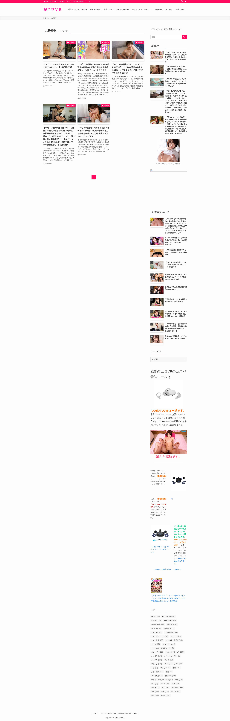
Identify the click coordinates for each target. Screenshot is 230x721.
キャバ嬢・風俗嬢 (174, 640)
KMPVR (156, 620)
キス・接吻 (157, 640)
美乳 (165, 691)
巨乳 (179, 680)
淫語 (175, 684)
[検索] (185, 1)
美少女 (175, 691)
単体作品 (157, 676)
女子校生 (170, 676)
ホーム (95, 713)
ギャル (155, 644)
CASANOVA (168, 616)
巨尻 (154, 684)
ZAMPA (156, 628)
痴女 (155, 691)
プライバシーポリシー (108, 713)
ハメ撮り (156, 656)
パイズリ (156, 660)
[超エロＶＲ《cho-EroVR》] (52, 9)
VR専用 (172, 624)
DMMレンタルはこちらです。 (180, 561)
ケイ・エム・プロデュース (162, 648)
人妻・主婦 (157, 672)
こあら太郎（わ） (159, 636)
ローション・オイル (173, 664)
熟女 (165, 688)
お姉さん (169, 628)
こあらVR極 (171, 632)
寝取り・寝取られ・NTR (162, 680)
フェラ (168, 660)
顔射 (155, 695)
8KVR (155, 616)
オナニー (176, 636)
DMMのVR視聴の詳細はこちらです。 (169, 569)
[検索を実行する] (184, 37)
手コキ (165, 684)
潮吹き (155, 688)
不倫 (154, 668)
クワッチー (169, 644)
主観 (176, 668)
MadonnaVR (157, 624)
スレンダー (157, 652)
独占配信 (177, 688)
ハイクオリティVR (175, 652)
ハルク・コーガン (172, 656)
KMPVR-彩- (170, 620)
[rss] (182, 1)
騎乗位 (165, 695)
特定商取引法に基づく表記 (127, 713)
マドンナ (156, 664)
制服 (169, 672)
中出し (165, 668)
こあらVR (156, 632)
